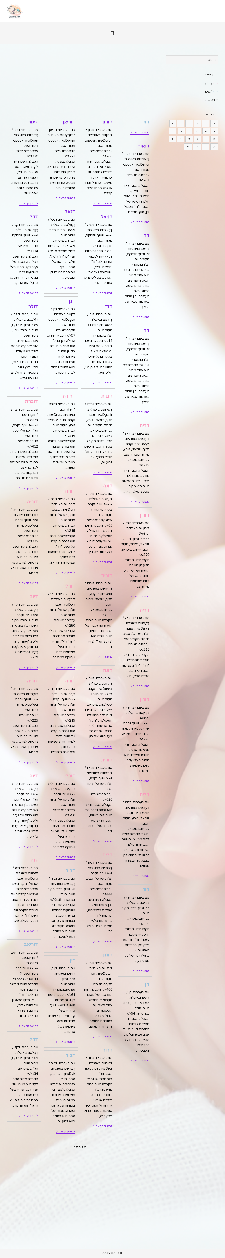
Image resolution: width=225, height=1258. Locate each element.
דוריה (32, 502)
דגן (72, 301)
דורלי (70, 586)
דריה (144, 425)
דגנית (106, 396)
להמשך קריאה (139, 132)
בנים (215, 92)
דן (147, 984)
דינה (33, 596)
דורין (144, 515)
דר (146, 235)
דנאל (70, 211)
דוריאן (69, 122)
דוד (145, 122)
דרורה (69, 396)
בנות (215, 84)
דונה (107, 486)
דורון (107, 122)
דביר (70, 870)
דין (72, 960)
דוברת (31, 401)
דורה (70, 491)
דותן (107, 955)
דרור (107, 1050)
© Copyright (112, 1253)
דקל (34, 217)
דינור (33, 122)
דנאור (143, 146)
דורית (106, 575)
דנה (34, 860)
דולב (33, 306)
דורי (145, 889)
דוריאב (31, 944)
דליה (144, 794)
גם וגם (214, 100)
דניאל (106, 217)
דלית (107, 855)
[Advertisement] (79, 86)
